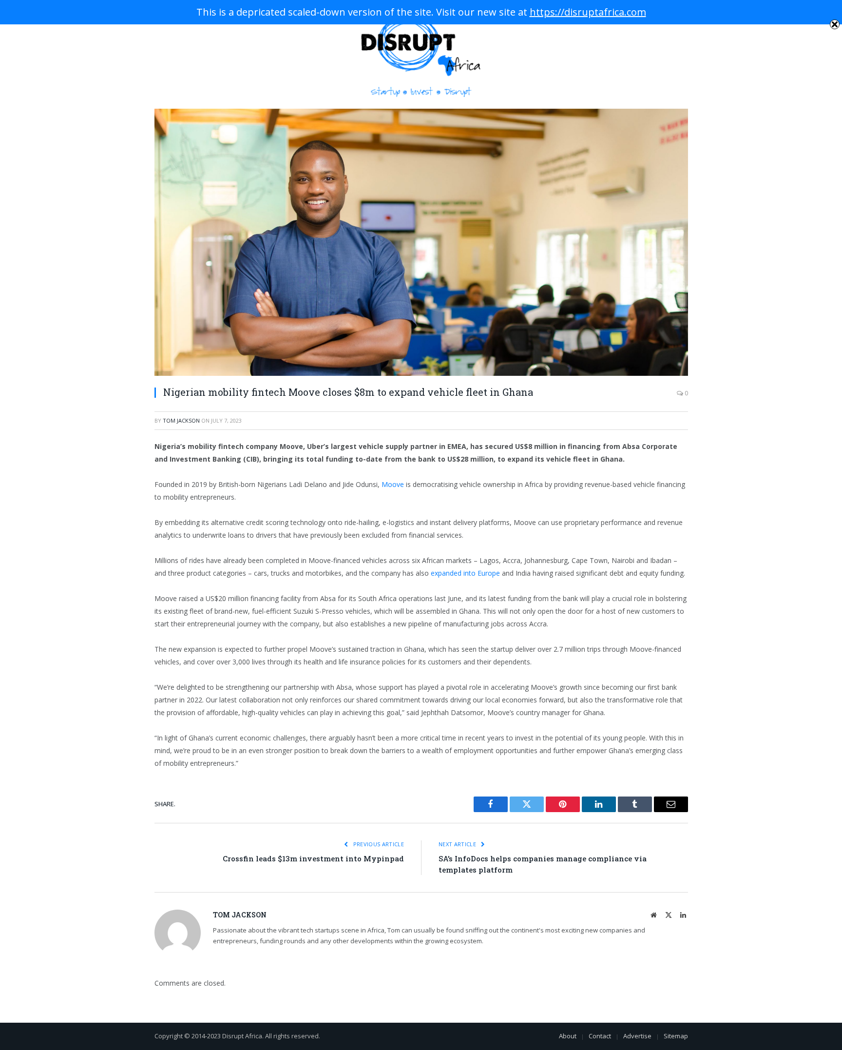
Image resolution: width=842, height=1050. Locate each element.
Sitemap (676, 1035)
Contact (600, 1035)
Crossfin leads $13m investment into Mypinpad (313, 858)
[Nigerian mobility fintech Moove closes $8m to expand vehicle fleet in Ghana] (421, 242)
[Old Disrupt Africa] (421, 54)
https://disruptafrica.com (588, 12)
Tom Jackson (181, 420)
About (567, 1035)
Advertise (637, 1035)
